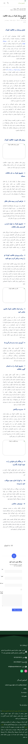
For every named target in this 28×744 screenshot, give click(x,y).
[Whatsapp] (21, 671)
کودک (14, 20)
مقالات (11, 20)
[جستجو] (7, 3)
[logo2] (16, 3)
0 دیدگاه (18, 20)
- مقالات (25, 688)
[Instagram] (25, 671)
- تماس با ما (24, 696)
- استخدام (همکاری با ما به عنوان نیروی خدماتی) (16, 684)
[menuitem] (7, 3)
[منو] (5, 3)
